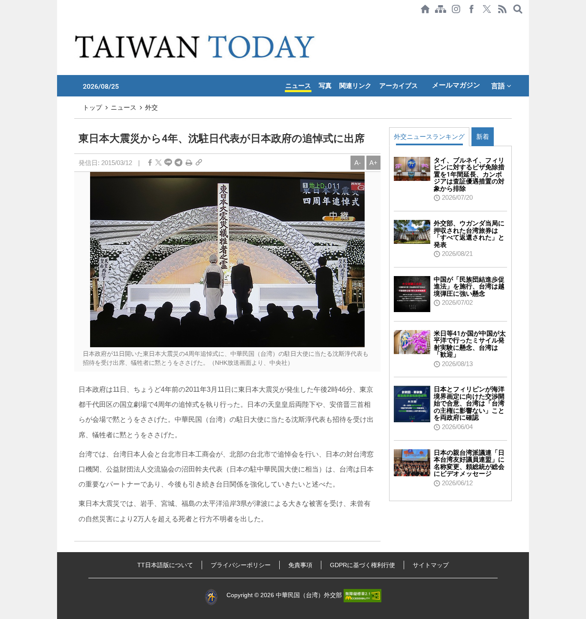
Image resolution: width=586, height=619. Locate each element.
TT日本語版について (165, 565)
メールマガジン (456, 85)
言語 (499, 86)
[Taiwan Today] (196, 46)
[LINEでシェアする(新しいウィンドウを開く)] (168, 162)
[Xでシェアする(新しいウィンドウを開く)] (487, 9)
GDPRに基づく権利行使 (362, 565)
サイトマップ (431, 565)
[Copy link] (198, 162)
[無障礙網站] (362, 595)
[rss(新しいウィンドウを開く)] (502, 9)
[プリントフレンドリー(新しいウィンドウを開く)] (189, 162)
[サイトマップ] (440, 9)
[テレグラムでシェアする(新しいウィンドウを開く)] (178, 162)
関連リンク (355, 86)
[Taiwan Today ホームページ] (425, 9)
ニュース (298, 86)
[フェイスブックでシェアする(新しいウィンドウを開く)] (471, 9)
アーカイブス (398, 86)
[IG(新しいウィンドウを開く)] (456, 9)
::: (59, 22)
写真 (325, 86)
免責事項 (300, 565)
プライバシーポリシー (241, 565)
